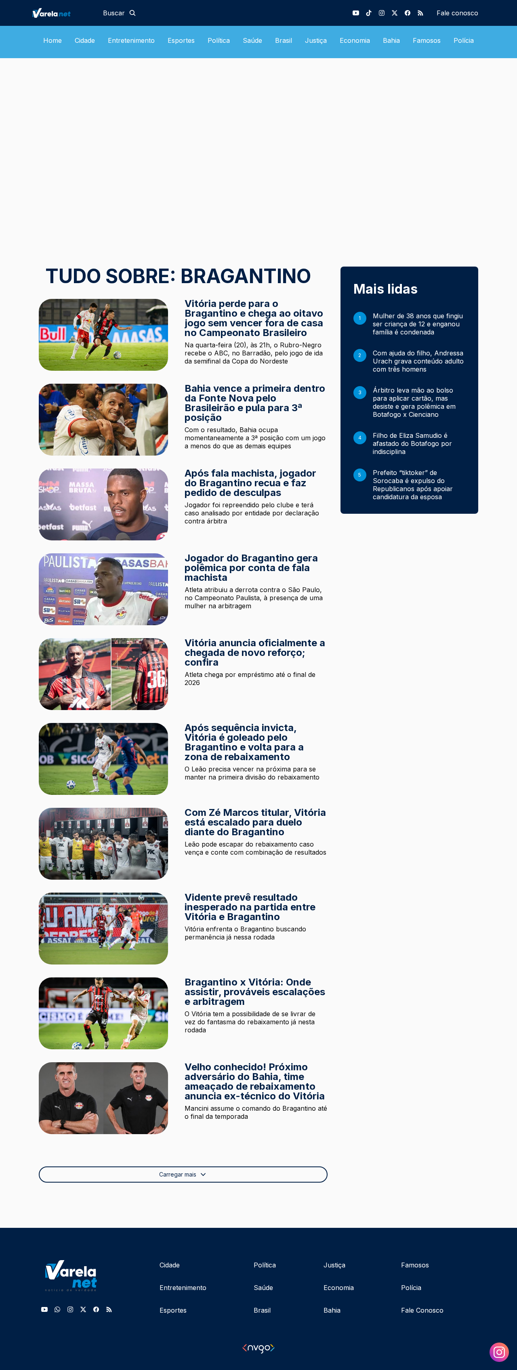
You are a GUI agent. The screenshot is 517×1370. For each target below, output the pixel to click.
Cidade (85, 40)
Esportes (181, 40)
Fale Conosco (422, 1310)
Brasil (283, 40)
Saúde (252, 40)
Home (52, 40)
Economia (355, 40)
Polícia (464, 40)
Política (219, 40)
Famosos (427, 40)
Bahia (391, 40)
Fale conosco (457, 13)
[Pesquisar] (132, 13)
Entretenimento (131, 40)
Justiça (316, 40)
